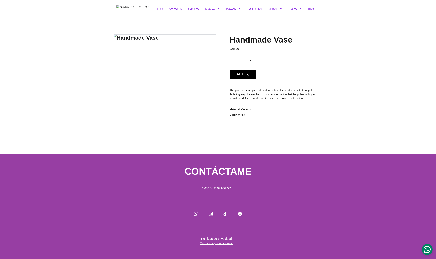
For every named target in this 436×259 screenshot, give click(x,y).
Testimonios (254, 8)
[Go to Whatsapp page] (196, 214)
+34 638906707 (221, 187)
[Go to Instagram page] (211, 214)
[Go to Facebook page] (240, 214)
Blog (311, 8)
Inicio (160, 8)
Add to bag (243, 74)
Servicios (193, 8)
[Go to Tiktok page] (225, 214)
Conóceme (175, 8)
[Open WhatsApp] (427, 249)
